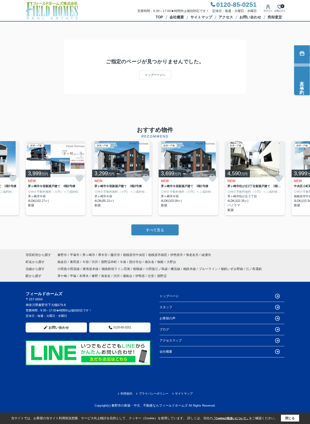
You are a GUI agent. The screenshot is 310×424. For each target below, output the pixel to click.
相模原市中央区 (134, 255)
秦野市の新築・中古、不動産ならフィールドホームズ (149, 405)
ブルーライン (209, 269)
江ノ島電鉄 (254, 269)
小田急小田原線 (69, 269)
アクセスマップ (171, 340)
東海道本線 (91, 269)
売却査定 (275, 17)
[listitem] (55, 178)
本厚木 (84, 276)
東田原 (75, 262)
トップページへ (155, 75)
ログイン (268, 11)
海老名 (106, 276)
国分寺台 (136, 262)
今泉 (123, 262)
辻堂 (151, 276)
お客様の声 (167, 318)
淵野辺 (162, 276)
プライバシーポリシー (153, 393)
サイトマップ (201, 17)
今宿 (86, 262)
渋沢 (95, 262)
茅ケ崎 (62, 276)
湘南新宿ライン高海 (116, 269)
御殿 (161, 262)
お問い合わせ (250, 17)
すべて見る (155, 230)
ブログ (164, 329)
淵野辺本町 (109, 262)
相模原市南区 (157, 255)
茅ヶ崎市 (88, 255)
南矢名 (150, 262)
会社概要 (177, 17)
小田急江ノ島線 (157, 269)
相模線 (138, 269)
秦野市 (62, 255)
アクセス (226, 17)
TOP (159, 17)
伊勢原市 (176, 255)
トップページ (169, 296)
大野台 (171, 262)
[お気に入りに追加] (13, 178)
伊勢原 (140, 276)
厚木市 (103, 255)
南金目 (62, 262)
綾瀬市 (206, 255)
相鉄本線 (190, 269)
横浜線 (176, 269)
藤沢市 (115, 255)
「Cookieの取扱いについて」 (231, 418)
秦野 (95, 276)
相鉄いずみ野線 (232, 269)
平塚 (73, 276)
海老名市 (192, 255)
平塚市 (74, 255)
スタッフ (166, 307)
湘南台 (127, 276)
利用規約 (126, 393)
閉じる (290, 418)
